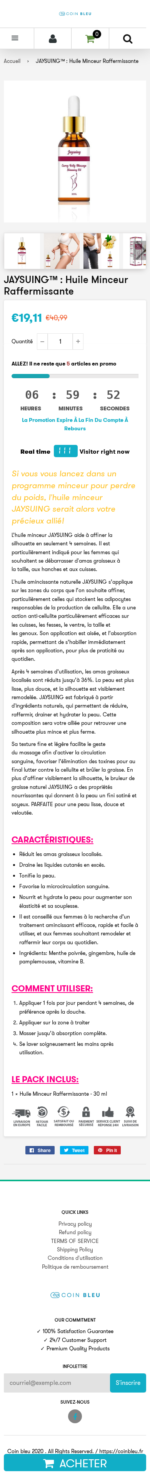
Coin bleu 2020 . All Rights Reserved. (50, 1451)
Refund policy (75, 1232)
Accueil (12, 61)
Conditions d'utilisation (75, 1257)
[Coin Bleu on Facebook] (75, 1416)
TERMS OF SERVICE (75, 1241)
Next (139, 250)
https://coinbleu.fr (121, 1451)
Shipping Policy (75, 1249)
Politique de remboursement (75, 1266)
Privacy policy (75, 1223)
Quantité (22, 341)
